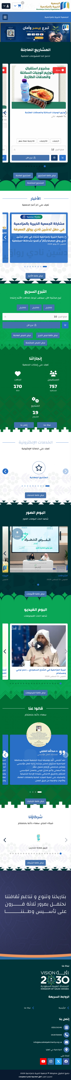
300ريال (22, 307)
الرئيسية (62, 1008)
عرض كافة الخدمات (35, 495)
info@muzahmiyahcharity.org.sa (48, 1042)
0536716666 (56, 1035)
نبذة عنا (47, 425)
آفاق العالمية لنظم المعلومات (30, 1076)
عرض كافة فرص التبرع (48, 335)
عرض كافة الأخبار (35, 276)
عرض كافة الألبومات (35, 594)
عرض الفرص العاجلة (22, 335)
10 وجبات (43, 141)
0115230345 (56, 1027)
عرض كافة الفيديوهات (35, 693)
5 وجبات (55, 141)
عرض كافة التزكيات (35, 801)
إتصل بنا (23, 425)
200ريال (35, 307)
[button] (5, 31)
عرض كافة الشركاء (35, 863)
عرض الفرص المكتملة (35, 343)
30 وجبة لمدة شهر (26, 141)
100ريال (48, 307)
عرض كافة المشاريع (47, 175)
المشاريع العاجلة (23, 175)
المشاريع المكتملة (35, 183)
